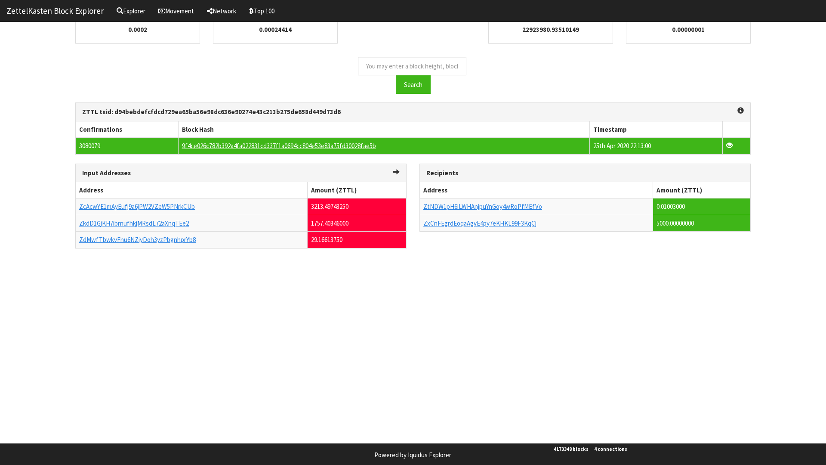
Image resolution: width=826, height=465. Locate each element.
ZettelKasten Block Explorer (55, 11)
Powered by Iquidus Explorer (412, 455)
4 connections (610, 449)
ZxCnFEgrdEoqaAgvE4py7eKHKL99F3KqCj (479, 223)
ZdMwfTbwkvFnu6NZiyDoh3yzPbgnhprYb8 (137, 240)
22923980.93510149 (550, 29)
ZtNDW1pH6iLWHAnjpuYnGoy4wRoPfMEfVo (482, 206)
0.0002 (137, 29)
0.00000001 (688, 29)
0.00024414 (275, 29)
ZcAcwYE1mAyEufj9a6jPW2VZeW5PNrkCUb (137, 206)
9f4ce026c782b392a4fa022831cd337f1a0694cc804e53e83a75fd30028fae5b (279, 146)
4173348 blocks (571, 449)
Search (413, 85)
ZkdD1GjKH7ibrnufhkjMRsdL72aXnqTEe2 (134, 223)
